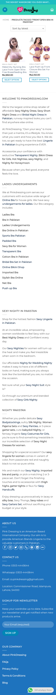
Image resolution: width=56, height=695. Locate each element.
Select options (11, 80)
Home (6, 20)
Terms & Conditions (13, 675)
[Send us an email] (21, 547)
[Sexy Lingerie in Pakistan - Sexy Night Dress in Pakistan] (28, 9)
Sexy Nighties (15, 348)
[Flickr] (42, 547)
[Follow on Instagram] (10, 547)
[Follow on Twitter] (15, 547)
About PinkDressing (14, 654)
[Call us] (26, 547)
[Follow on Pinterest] (31, 547)
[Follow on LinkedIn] (37, 547)
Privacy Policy (10, 668)
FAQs (5, 661)
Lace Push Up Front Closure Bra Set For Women (39, 69)
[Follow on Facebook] (5, 547)
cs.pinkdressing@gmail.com (27, 579)
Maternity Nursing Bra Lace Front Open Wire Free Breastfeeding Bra (14, 69)
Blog (5, 682)
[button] (5, 9)
